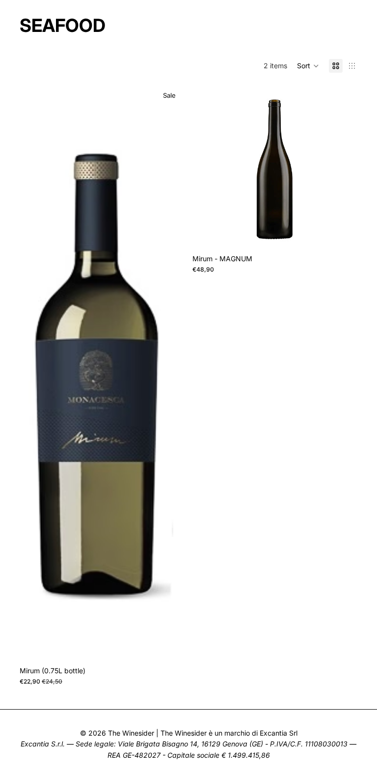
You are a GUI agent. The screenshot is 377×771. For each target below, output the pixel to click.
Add (177, 646)
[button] (308, 66)
